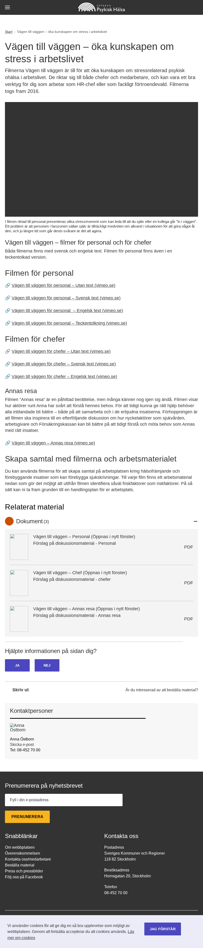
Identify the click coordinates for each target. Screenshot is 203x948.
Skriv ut (20, 689)
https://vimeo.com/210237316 (34, 111)
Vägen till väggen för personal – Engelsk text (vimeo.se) (67, 310)
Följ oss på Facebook (24, 877)
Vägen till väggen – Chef (57, 572)
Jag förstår (163, 929)
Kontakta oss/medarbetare (28, 859)
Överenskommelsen (22, 853)
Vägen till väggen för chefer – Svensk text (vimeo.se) (64, 363)
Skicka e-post (22, 744)
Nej (47, 665)
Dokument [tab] (32, 521)
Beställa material (19, 865)
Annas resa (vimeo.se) (73, 443)
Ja (17, 665)
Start (8, 32)
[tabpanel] (101, 583)
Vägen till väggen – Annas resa (64, 608)
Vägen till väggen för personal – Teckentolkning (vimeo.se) (69, 323)
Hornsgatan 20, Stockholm (127, 876)
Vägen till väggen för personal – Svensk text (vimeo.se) (66, 297)
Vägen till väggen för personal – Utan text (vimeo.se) (63, 285)
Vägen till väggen (29, 443)
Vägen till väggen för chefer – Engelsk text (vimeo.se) (64, 376)
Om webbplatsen (20, 847)
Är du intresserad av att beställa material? (162, 690)
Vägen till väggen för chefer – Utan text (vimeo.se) (61, 351)
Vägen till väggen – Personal (61, 536)
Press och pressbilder (24, 871)
